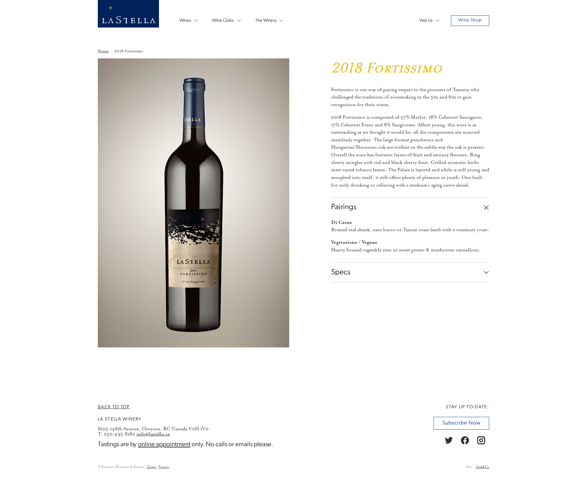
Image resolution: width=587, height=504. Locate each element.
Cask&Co (482, 467)
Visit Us (426, 20)
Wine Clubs (223, 20)
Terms (151, 467)
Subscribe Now (461, 423)
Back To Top (114, 407)
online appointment (164, 444)
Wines (185, 20)
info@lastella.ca (153, 433)
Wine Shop (470, 20)
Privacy (163, 467)
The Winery (266, 20)
